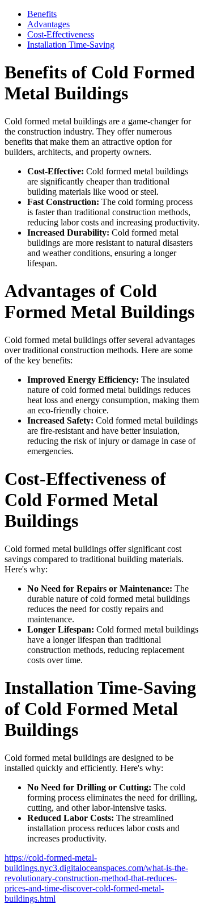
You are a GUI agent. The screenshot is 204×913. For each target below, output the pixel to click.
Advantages (48, 24)
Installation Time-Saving (70, 44)
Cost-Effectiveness (60, 34)
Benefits (42, 14)
